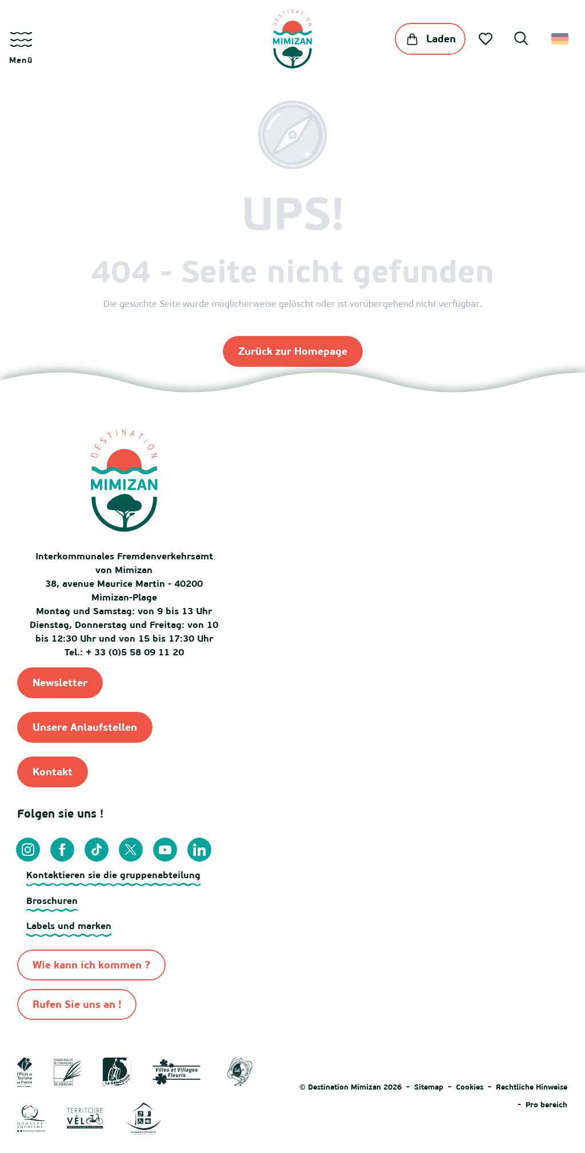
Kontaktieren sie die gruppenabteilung (113, 874)
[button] (521, 40)
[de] (561, 38)
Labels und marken (68, 925)
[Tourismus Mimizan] (292, 39)
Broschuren (52, 900)
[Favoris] (486, 39)
